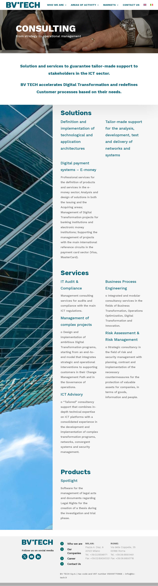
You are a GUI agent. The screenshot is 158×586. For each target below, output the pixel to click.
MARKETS (109, 5)
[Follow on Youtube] (31, 556)
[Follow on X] (24, 556)
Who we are (74, 543)
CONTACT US (131, 5)
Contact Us (74, 563)
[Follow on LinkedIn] (38, 556)
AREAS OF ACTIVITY (83, 5)
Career (71, 558)
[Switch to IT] (151, 7)
